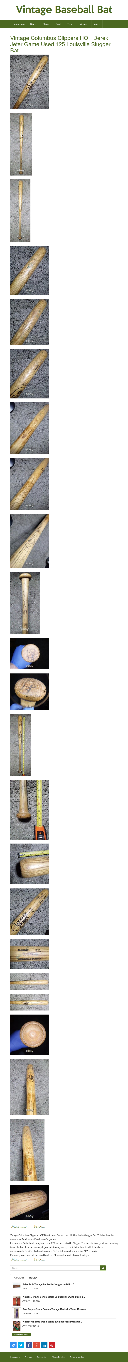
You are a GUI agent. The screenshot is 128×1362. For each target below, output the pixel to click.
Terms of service (77, 1357)
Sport (58, 23)
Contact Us (41, 1357)
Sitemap (28, 1357)
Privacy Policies (58, 1357)
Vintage (83, 23)
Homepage (18, 23)
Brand (33, 23)
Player (46, 23)
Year (96, 23)
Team (70, 23)
